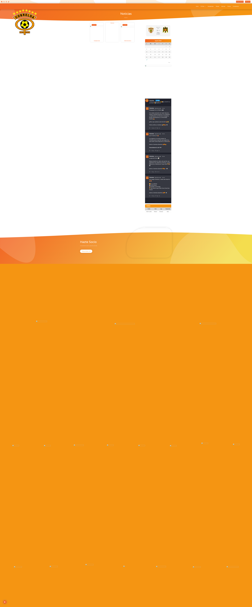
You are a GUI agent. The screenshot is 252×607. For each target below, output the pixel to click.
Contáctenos (236, 6)
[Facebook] (2, 2)
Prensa (229, 6)
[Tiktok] (9, 2)
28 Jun (163, 133)
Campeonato (211, 6)
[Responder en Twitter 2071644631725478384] (150, 128)
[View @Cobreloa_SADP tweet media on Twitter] (167, 125)
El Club (202, 6)
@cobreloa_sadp (158, 108)
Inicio (197, 6)
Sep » (169, 62)
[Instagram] (6, 2)
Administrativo (127, 40)
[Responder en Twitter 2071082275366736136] (150, 196)
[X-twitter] (4, 2)
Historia (112, 23)
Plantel (217, 6)
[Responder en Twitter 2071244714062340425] (150, 172)
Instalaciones (97, 40)
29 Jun (163, 108)
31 (146, 59)
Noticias (223, 6)
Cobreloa (151, 108)
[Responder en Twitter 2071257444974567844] (150, 151)
